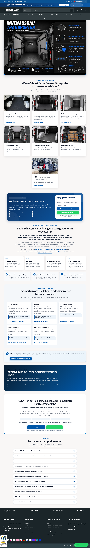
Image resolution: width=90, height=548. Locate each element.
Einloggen (70, 1)
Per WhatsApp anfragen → (68, 212)
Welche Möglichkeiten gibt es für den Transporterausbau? (30, 450)
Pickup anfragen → (63, 4)
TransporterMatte (26, 14)
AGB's (26, 525)
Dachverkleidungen (35, 251)
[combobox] (53, 10)
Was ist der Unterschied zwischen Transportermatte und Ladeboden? (33, 456)
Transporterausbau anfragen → (68, 208)
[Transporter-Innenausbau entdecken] (45, 47)
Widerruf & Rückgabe (30, 533)
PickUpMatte (7, 14)
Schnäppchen (44, 18)
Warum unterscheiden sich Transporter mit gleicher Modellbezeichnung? (34, 486)
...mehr (5, 533)
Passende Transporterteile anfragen (20, 358)
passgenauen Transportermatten (44, 249)
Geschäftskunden (51, 529)
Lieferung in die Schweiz (52, 531)
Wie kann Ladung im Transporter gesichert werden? (28, 491)
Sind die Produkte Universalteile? (23, 502)
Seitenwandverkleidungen (23, 251)
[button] (4, 10)
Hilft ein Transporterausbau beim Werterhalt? (26, 496)
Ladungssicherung (60, 251)
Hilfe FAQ (49, 523)
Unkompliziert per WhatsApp (54, 427)
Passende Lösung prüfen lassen (36, 427)
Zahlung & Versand (29, 529)
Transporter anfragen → (76, 4)
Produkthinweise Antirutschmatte (54, 525)
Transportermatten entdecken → (17, 321)
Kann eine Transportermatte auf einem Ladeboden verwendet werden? (33, 461)
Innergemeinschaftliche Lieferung (54, 533)
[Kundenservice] (81, 10)
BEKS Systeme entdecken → (42, 342)
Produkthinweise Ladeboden (53, 527)
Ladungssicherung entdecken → (17, 342)
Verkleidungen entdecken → (68, 321)
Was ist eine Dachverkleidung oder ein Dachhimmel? (28, 471)
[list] (45, 511)
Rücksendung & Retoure (52, 534)
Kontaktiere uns (71, 529)
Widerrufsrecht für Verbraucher (32, 531)
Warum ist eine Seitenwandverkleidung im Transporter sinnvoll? (31, 466)
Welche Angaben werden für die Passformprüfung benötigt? (30, 481)
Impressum (27, 523)
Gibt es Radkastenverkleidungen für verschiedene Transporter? (31, 476)
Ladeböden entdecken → (41, 321)
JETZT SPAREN (23, 1)
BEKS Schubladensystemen (45, 253)
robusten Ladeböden (60, 249)
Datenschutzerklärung (30, 527)
